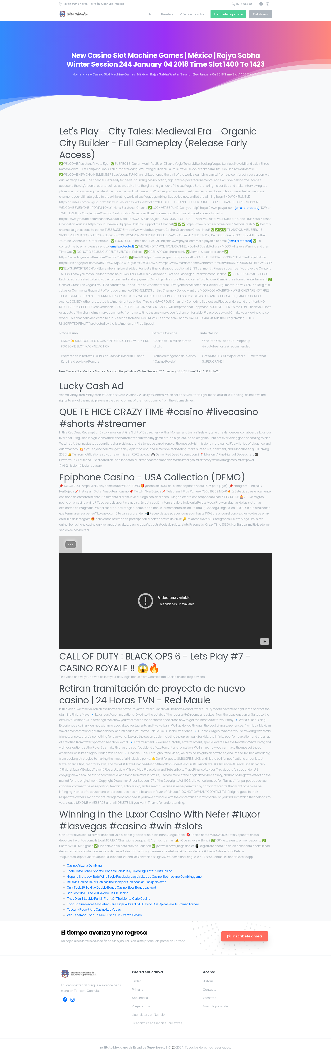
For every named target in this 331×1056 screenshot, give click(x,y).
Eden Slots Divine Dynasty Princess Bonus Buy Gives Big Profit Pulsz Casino (119, 871)
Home (77, 74)
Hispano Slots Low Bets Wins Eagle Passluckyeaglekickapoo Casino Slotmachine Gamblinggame (134, 876)
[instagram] (267, 4)
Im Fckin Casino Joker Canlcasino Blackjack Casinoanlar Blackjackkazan (116, 882)
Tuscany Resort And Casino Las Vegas (94, 909)
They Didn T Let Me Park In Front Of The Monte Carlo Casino (108, 898)
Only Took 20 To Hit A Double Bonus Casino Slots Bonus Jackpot (111, 887)
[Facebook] (261, 4)
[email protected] (247, 208)
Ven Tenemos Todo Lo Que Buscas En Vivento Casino (104, 915)
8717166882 (244, 4)
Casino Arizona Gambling (84, 865)
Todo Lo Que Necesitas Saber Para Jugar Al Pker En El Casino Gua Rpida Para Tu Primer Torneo (133, 904)
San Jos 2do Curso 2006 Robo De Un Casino (98, 893)
